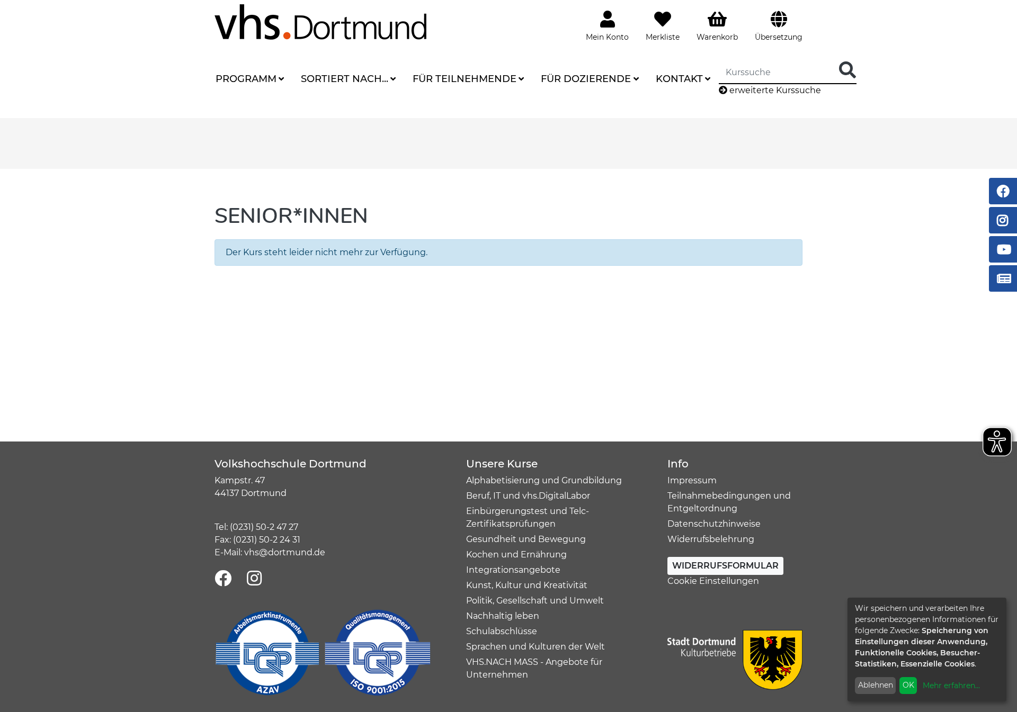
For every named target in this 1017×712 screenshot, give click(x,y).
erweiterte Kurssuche (774, 90)
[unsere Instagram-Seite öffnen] (254, 579)
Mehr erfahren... (951, 685)
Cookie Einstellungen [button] (713, 581)
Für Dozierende (586, 79)
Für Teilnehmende (464, 79)
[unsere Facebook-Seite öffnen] (223, 579)
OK (908, 685)
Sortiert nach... (344, 79)
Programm (246, 79)
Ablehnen (875, 685)
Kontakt (679, 79)
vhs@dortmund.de (284, 552)
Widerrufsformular (725, 566)
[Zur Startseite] (320, 21)
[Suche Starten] (847, 70)
